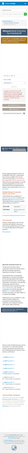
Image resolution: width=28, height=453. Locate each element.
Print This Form (14, 109)
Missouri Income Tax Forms (11, 23)
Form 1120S (5, 287)
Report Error (14, 86)
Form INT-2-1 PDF (9, 75)
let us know (5, 406)
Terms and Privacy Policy (14, 438)
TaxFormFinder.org (7, 21)
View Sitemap (11, 436)
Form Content (7, 79)
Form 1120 (9, 291)
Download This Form (14, 105)
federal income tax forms (16, 199)
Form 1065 (14, 287)
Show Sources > (6, 232)
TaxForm (10, 3)
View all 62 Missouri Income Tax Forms (14, 215)
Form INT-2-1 (9, 357)
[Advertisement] (14, 59)
